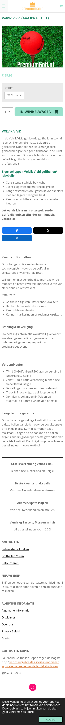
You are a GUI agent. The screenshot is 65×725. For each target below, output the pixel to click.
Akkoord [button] (50, 719)
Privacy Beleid (11, 631)
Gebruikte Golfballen (15, 549)
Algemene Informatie (15, 610)
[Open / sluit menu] (4, 6)
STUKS (9, 88)
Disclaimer (8, 617)
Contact (7, 638)
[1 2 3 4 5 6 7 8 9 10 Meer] (7, 111)
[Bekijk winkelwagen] (61, 6)
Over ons (8, 624)
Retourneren (10, 563)
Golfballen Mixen (13, 556)
